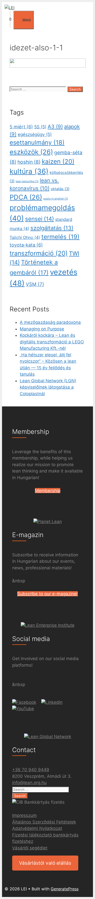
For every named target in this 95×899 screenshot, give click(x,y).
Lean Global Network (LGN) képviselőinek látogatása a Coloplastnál (48, 387)
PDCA (26, 197)
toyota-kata (26, 245)
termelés (60, 236)
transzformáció (39, 253)
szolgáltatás (51, 228)
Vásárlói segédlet (29, 847)
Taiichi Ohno (25, 237)
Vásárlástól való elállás (45, 863)
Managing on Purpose (42, 328)
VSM (35, 284)
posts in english (55, 198)
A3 (55, 127)
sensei (39, 218)
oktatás (60, 189)
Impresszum (24, 815)
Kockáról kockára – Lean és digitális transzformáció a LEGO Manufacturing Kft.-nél (52, 342)
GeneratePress (65, 888)
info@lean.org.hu (29, 782)
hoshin (29, 162)
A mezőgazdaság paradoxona (50, 322)
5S (40, 126)
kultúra (29, 171)
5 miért (21, 126)
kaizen (58, 161)
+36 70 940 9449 (30, 769)
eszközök (31, 152)
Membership (47, 490)
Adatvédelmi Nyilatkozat (37, 828)
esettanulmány (37, 142)
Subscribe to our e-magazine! (47, 593)
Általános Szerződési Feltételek (44, 822)
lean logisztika (27, 181)
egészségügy (35, 134)
